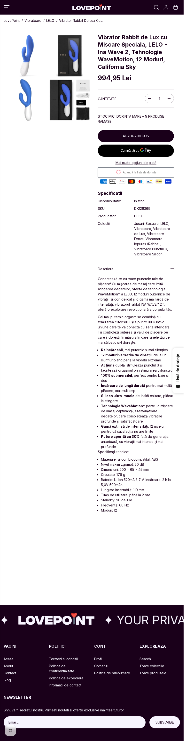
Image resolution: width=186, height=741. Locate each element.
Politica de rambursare (112, 673)
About (8, 666)
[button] (6, 7)
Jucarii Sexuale (146, 223)
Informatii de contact (65, 685)
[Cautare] (156, 7)
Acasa (8, 659)
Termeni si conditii (63, 659)
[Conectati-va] (166, 7)
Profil (98, 659)
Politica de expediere (66, 678)
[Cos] (175, 7)
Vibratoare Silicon (148, 254)
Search (145, 659)
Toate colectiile (152, 666)
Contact (10, 673)
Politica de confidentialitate (61, 668)
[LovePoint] (91, 7)
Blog (7, 680)
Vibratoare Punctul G (150, 249)
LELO (50, 20)
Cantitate (107, 99)
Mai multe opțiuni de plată (136, 163)
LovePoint (12, 20)
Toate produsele (153, 673)
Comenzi (101, 666)
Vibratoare (32, 20)
